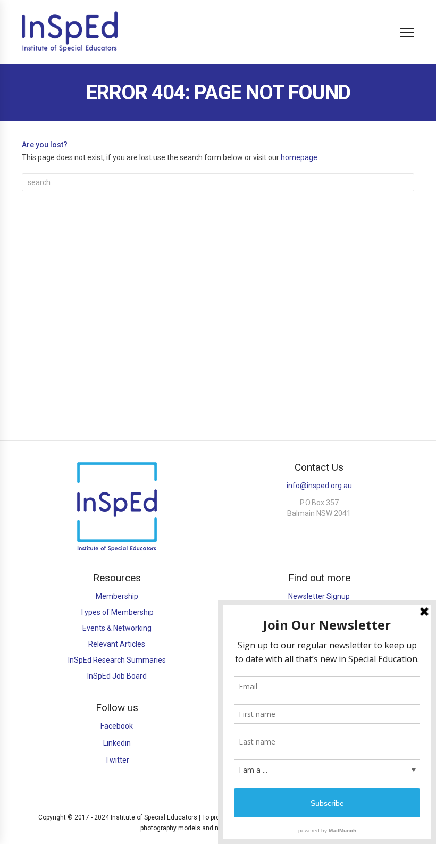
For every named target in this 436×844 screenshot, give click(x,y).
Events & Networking (117, 628)
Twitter (117, 760)
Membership (117, 596)
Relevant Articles (116, 644)
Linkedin (117, 743)
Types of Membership (117, 612)
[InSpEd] (70, 32)
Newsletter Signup (319, 596)
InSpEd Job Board (117, 676)
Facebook (116, 726)
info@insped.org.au (319, 485)
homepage (299, 157)
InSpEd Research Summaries (117, 660)
